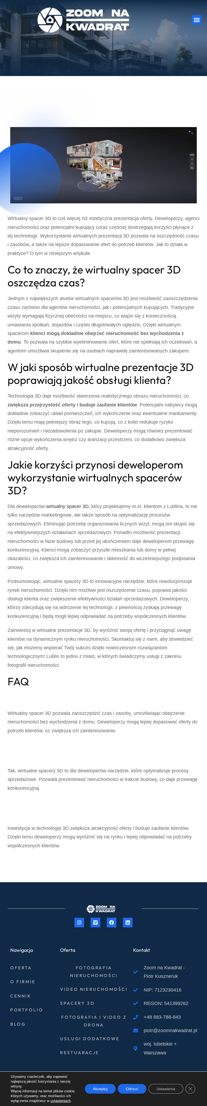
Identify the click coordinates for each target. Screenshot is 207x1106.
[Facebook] (111, 922)
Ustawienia (166, 1089)
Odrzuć (132, 1089)
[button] (197, 20)
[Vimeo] (95, 922)
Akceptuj (100, 1089)
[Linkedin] (128, 922)
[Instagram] (79, 922)
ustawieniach (60, 1101)
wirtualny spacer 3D (67, 506)
